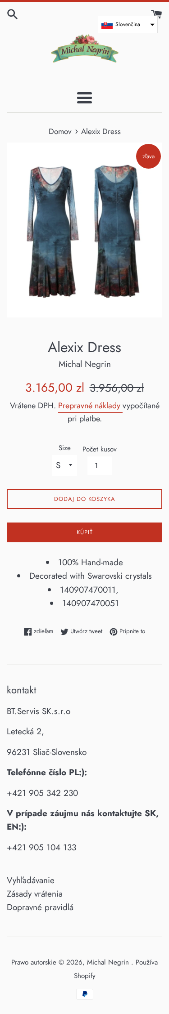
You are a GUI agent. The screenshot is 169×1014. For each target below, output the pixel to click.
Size (65, 448)
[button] (127, 24)
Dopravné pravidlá (40, 907)
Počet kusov (99, 449)
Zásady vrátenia (35, 894)
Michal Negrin (109, 962)
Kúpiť (85, 532)
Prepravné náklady (90, 405)
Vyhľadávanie (31, 880)
